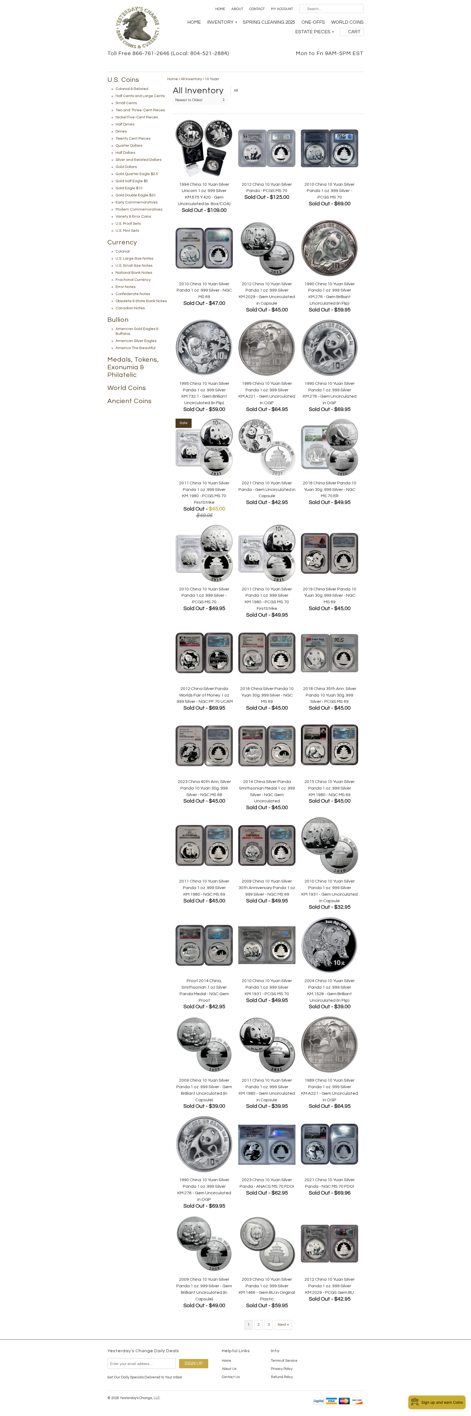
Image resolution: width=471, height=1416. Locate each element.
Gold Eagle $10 (129, 188)
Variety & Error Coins (133, 216)
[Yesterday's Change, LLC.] (137, 28)
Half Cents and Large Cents (140, 96)
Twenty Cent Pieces (133, 138)
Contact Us (231, 1377)
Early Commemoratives (137, 202)
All (236, 90)
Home (220, 9)
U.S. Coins (123, 79)
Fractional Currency (133, 280)
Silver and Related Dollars (138, 160)
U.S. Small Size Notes (134, 266)
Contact (257, 9)
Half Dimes (125, 124)
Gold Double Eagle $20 (136, 195)
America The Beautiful (135, 348)
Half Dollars (125, 153)
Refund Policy (282, 1377)
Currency (122, 242)
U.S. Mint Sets (127, 231)
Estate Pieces (314, 31)
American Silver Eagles (136, 341)
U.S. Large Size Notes (134, 258)
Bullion (118, 319)
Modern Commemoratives (139, 209)
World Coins (347, 22)
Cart (354, 31)
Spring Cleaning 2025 (269, 22)
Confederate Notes (133, 294)
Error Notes (125, 287)
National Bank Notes (134, 273)
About (237, 9)
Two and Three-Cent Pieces (140, 110)
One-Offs (313, 22)
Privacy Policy (281, 1369)
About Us (229, 1369)
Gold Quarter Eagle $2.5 (137, 174)
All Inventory (191, 79)
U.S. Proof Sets (128, 224)
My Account (282, 9)
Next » (283, 1325)
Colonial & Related (132, 89)
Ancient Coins (129, 401)
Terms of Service (284, 1361)
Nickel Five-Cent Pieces (137, 117)
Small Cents (126, 103)
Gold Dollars (126, 167)
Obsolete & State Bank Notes (141, 301)
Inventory (222, 22)
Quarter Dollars (129, 146)
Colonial (123, 251)
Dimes (121, 131)
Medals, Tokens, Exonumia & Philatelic (133, 367)
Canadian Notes (130, 308)
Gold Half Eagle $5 (132, 181)
